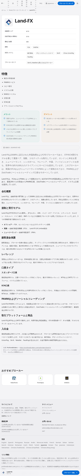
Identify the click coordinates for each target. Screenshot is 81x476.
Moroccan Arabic (42, 442)
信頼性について (6, 416)
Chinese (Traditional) (17, 448)
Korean (51, 445)
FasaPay (30, 57)
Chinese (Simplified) (32, 448)
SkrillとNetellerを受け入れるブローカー (40, 63)
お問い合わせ (46, 413)
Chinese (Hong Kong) (48, 448)
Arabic (33, 442)
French (52, 442)
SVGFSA (35, 47)
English (4, 442)
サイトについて (47, 408)
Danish (4, 445)
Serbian (71, 442)
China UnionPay (68, 53)
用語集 (22, 3)
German (58, 442)
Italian (65, 442)
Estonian (11, 445)
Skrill (58, 53)
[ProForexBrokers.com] (3, 3)
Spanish (10, 442)
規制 (31, 3)
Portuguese (19, 442)
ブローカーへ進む (69, 473)
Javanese (62, 445)
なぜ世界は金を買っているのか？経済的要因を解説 (17, 425)
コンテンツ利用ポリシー (15, 352)
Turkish (36, 445)
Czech (25, 445)
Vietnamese (5, 448)
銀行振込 (30, 53)
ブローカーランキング (66, 3)
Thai (56, 445)
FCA (28, 47)
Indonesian (70, 445)
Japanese (44, 445)
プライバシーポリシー (49, 410)
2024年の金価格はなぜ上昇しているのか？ (15, 429)
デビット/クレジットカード (44, 53)
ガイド (17, 3)
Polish (31, 445)
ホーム (4, 10)
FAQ (41, 3)
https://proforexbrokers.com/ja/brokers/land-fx (35, 348)
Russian (26, 442)
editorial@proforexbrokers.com (52, 428)
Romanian (18, 445)
